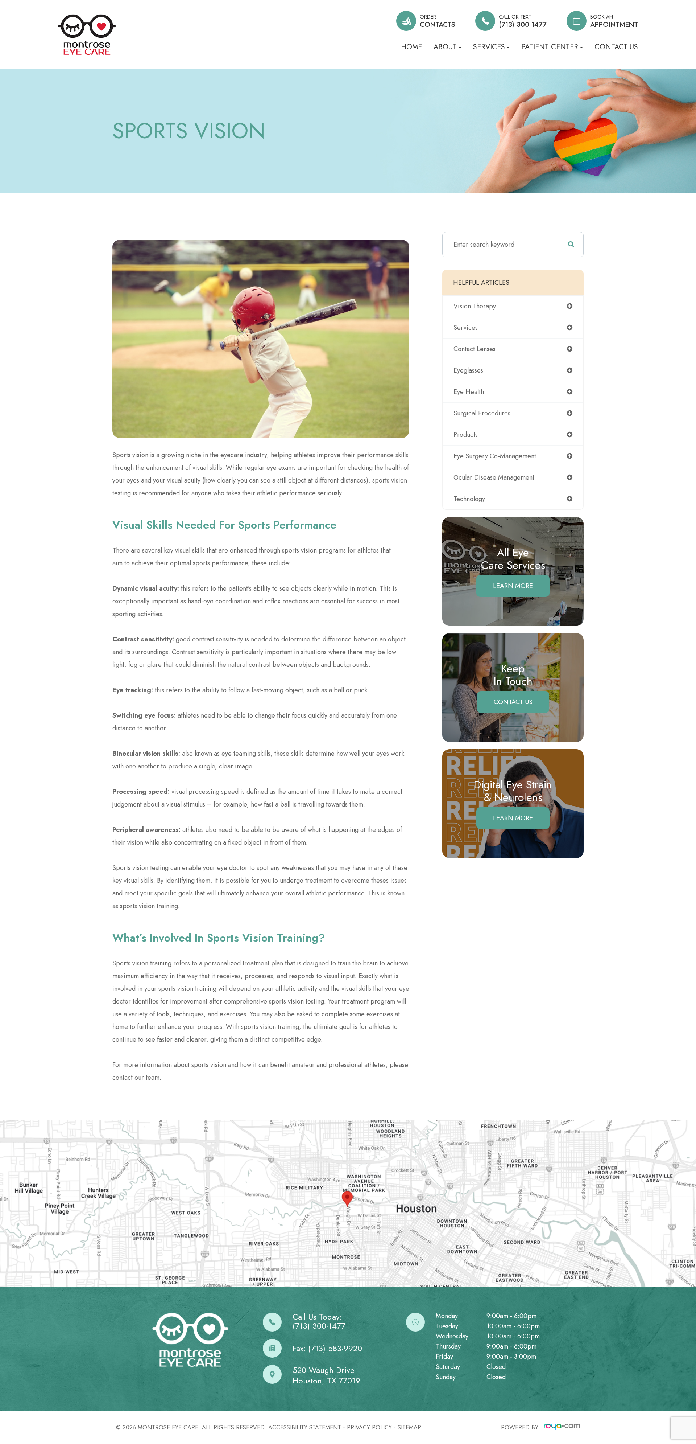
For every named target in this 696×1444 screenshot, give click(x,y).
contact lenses (474, 349)
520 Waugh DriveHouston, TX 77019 (326, 1375)
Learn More (513, 586)
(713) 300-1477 (319, 1326)
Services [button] (489, 47)
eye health (468, 392)
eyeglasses (468, 370)
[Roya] (562, 1427)
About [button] (445, 47)
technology (469, 499)
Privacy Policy (369, 1427)
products (465, 434)
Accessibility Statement (304, 1427)
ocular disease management (493, 477)
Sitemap (409, 1427)
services (465, 327)
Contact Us (616, 47)
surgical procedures (481, 413)
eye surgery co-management (494, 456)
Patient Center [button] (549, 47)
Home (411, 47)
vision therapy (474, 306)
